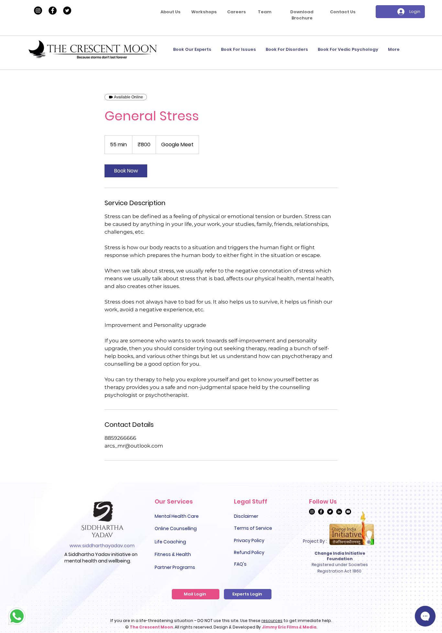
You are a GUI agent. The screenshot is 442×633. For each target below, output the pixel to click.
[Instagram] (38, 10)
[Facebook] (53, 10)
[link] (126, 170)
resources (271, 620)
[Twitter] (67, 10)
